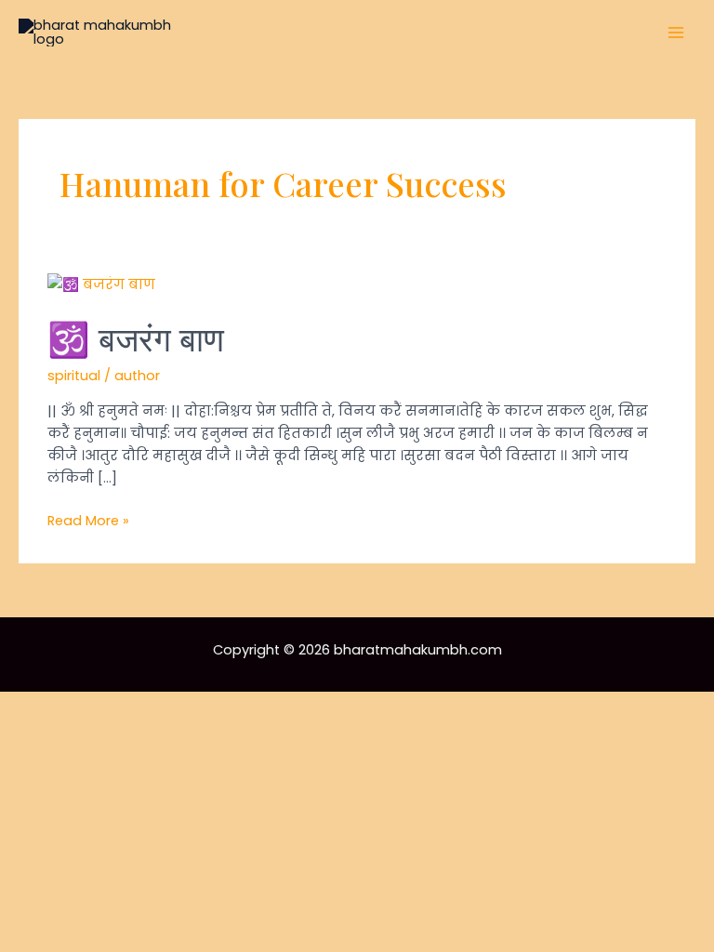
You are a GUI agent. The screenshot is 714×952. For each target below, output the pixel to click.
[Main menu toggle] (675, 32)
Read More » (88, 521)
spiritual (73, 375)
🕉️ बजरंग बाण (135, 337)
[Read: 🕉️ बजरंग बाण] (101, 283)
